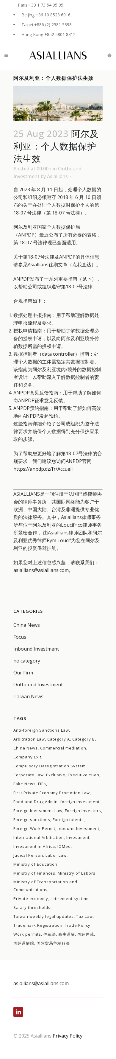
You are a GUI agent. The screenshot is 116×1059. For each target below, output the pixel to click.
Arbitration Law (29, 739)
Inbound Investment (36, 649)
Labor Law (56, 855)
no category (26, 660)
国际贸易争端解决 (53, 943)
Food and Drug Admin (35, 801)
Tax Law (84, 916)
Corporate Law (28, 774)
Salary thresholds (32, 907)
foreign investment (80, 801)
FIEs (42, 783)
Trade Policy (77, 925)
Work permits (27, 934)
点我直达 (81, 264)
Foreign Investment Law (37, 810)
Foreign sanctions (31, 819)
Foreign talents (68, 819)
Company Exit (27, 757)
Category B (83, 739)
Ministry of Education (35, 864)
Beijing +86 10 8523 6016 (45, 15)
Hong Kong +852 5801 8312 (48, 34)
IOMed (64, 846)
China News (26, 625)
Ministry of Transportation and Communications (45, 885)
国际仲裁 (85, 934)
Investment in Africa (34, 846)
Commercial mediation (63, 748)
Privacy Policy (67, 1035)
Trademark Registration (37, 925)
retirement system (70, 898)
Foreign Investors (83, 810)
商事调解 (66, 934)
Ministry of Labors (76, 873)
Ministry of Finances (34, 873)
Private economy (30, 898)
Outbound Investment (38, 684)
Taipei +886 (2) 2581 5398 (46, 24)
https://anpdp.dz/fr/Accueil (43, 469)
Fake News (24, 783)
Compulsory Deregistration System (49, 766)
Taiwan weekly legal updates (43, 916)
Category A (58, 739)
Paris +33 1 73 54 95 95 (40, 5)
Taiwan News (28, 696)
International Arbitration (38, 837)
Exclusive (55, 774)
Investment (78, 837)
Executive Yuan (83, 774)
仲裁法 (49, 934)
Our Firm (23, 672)
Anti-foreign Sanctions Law (41, 730)
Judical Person (28, 855)
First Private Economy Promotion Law (51, 792)
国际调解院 (23, 943)
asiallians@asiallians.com (41, 570)
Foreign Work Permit (34, 828)
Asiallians (57, 176)
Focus (19, 637)
